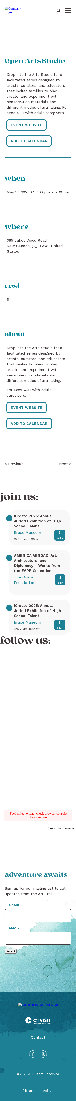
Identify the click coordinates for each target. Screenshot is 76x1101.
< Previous (14, 463)
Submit (10, 951)
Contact (38, 1037)
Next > (65, 463)
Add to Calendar (29, 141)
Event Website (26, 125)
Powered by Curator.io (60, 828)
